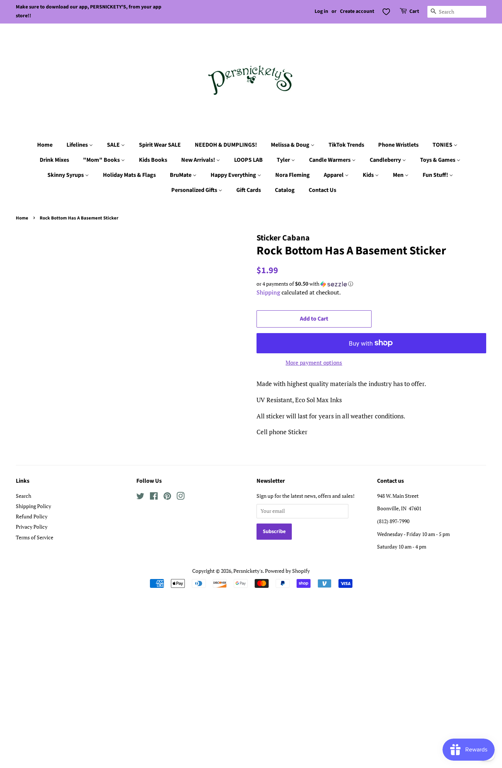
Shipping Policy (33, 506)
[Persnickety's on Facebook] (154, 497)
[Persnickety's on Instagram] (180, 497)
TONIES (443, 145)
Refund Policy (31, 516)
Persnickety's (248, 570)
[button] (371, 283)
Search (23, 495)
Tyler (284, 160)
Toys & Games (438, 160)
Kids (369, 175)
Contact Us (322, 190)
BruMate (181, 175)
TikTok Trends (346, 145)
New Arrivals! (198, 160)
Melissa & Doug (291, 145)
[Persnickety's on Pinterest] (167, 497)
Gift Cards (248, 190)
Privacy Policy (31, 526)
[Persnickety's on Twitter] (140, 497)
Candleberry (386, 160)
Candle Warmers (330, 160)
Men (399, 175)
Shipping (268, 292)
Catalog (285, 190)
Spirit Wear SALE (160, 145)
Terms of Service (34, 537)
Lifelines (78, 145)
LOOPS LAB (248, 160)
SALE (114, 145)
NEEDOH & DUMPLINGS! (226, 145)
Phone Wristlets (398, 145)
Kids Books (153, 160)
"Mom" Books (102, 160)
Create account (357, 11)
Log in (321, 11)
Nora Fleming (292, 175)
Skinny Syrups (66, 175)
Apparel (334, 175)
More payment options (314, 362)
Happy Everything (234, 175)
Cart (414, 11)
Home (45, 145)
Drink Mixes (54, 160)
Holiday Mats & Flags (129, 175)
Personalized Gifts (194, 190)
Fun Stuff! (436, 175)
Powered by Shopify (287, 570)
